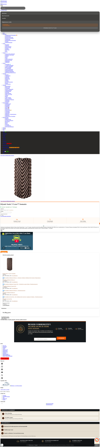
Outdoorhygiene (8, 91)
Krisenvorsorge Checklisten (10, 116)
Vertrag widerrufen (4, 358)
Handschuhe (7, 61)
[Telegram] (2, 363)
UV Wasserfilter (8, 68)
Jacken (6, 57)
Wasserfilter (7, 105)
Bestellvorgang (5, 353)
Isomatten (7, 48)
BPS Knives (7, 121)
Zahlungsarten (5, 349)
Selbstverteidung (8, 93)
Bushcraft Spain (8, 119)
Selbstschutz (7, 109)
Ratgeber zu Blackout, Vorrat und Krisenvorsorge (14, 433)
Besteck (6, 83)
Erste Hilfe (7, 92)
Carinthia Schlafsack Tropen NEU (9, 286)
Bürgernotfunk (7, 86)
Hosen (6, 58)
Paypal (4, 399)
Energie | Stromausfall (9, 89)
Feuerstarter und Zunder (9, 54)
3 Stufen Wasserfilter (9, 66)
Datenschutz (5, 350)
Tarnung (6, 95)
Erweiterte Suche (3, 10)
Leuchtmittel (7, 88)
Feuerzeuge (7, 101)
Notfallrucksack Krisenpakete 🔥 (11, 35)
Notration (7, 74)
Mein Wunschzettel (5, 15)
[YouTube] (2, 372)
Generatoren (7, 111)
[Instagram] (2, 366)
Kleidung (7, 55)
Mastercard (5, 398)
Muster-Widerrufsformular (7, 356)
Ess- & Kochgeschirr (9, 81)
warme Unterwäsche (9, 59)
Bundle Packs (4, 252)
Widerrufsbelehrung (6, 354)
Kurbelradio (7, 106)
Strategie (4, 85)
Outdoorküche (7, 75)
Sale (3, 129)
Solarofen (7, 80)
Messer (6, 96)
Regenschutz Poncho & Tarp (10, 72)
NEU (4, 33)
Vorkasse (4, 395)
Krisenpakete (7, 104)
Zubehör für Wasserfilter (9, 71)
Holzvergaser (7, 78)
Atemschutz (7, 113)
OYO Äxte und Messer (9, 126)
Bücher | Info (7, 87)
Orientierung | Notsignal (9, 99)
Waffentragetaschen (8, 42)
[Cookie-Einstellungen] (2, 445)
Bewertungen (4, 318)
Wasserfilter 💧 (8, 64)
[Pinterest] (2, 378)
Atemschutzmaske (8, 90)
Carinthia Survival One (7, 298)
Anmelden (4, 18)
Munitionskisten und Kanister (10, 40)
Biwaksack (7, 44)
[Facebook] (2, 369)
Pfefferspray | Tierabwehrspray (10, 114)
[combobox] (12, 8)
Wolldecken (7, 62)
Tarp (6, 50)
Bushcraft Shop (5, 117)
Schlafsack (7, 45)
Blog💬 (4, 128)
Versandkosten (11, 210)
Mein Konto (4, 13)
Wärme (4, 52)
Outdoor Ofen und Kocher (10, 53)
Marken (4, 127)
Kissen (6, 51)
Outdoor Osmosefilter (9, 69)
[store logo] (3, 0)
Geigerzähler (7, 112)
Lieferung (4, 352)
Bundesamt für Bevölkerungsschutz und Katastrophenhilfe (15, 426)
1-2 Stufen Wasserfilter (9, 65)
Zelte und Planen (8, 46)
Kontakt (4, 347)
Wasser (4, 63)
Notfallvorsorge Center (8, 429)
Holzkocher (7, 77)
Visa (3, 397)
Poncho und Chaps (8, 60)
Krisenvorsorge (5, 102)
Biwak (6, 123)
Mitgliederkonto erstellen (6, 22)
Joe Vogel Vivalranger (9, 120)
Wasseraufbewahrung (9, 70)
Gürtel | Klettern (8, 97)
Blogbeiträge (4, 308)
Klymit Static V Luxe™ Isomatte (9, 273)
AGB (4, 348)
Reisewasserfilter (8, 67)
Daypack (6, 41)
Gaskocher (7, 76)
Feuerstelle (7, 124)
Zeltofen (6, 79)
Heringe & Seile (8, 47)
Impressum (5, 346)
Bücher (6, 122)
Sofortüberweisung (6, 396)
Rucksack (4, 34)
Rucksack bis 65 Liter (9, 37)
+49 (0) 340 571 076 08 (4, 389)
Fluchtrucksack (8, 36)
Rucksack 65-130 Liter (9, 38)
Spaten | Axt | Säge (8, 94)
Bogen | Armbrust (8, 98)
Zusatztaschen (7, 39)
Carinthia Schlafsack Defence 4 (9, 279)
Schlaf (4, 43)
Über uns (4, 345)
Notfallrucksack (8, 103)
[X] (2, 375)
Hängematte (7, 49)
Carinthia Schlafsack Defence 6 (9, 292)
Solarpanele (7, 100)
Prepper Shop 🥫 (8, 110)
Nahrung (4, 73)
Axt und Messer (8, 125)
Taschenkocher (8, 84)
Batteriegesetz (5, 351)
